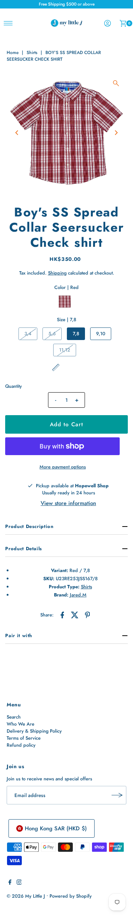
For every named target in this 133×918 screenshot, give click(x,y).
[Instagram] (19, 883)
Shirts (32, 52)
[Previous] (17, 133)
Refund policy (21, 745)
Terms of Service (24, 738)
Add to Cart (66, 424)
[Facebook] (9, 883)
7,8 (76, 333)
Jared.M (78, 594)
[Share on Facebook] (62, 614)
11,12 (64, 349)
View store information (68, 503)
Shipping (57, 272)
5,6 (52, 333)
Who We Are (20, 723)
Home (12, 52)
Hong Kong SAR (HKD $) (56, 828)
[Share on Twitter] (75, 614)
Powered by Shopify (71, 895)
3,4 (27, 333)
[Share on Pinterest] (87, 614)
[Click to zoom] (116, 83)
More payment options (63, 466)
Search (14, 716)
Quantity (13, 386)
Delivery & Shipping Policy (34, 730)
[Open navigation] (8, 23)
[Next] (116, 133)
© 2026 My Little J (26, 895)
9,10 (100, 333)
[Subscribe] (117, 795)
